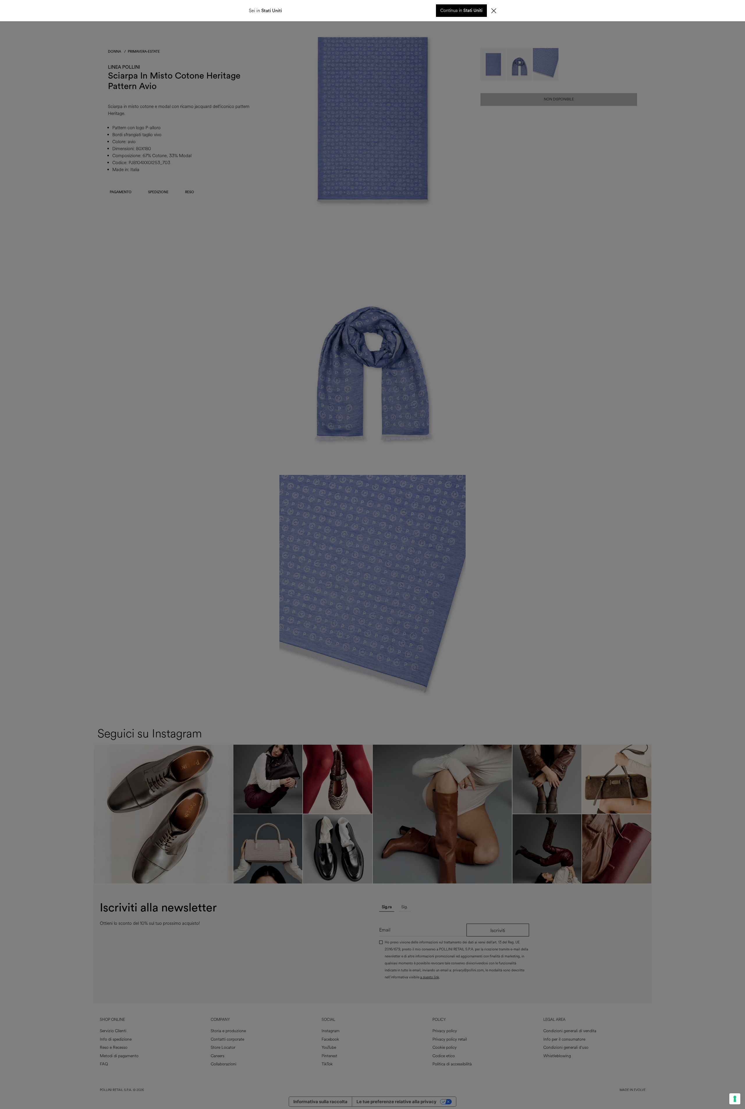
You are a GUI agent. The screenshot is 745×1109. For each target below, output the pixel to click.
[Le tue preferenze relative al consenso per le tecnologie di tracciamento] (734, 1098)
